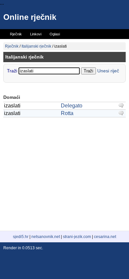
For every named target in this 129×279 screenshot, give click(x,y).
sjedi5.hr (20, 236)
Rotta (67, 113)
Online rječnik (29, 17)
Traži (13, 70)
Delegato (71, 105)
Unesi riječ (108, 70)
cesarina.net (105, 236)
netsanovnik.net (45, 236)
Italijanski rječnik (36, 46)
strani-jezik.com (77, 236)
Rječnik (12, 46)
